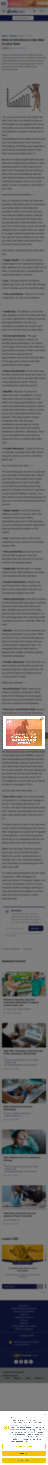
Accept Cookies (24, 1460)
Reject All (24, 1453)
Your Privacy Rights (24, 1446)
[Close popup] (42, 719)
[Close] (45, 1414)
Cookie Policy (21, 1441)
